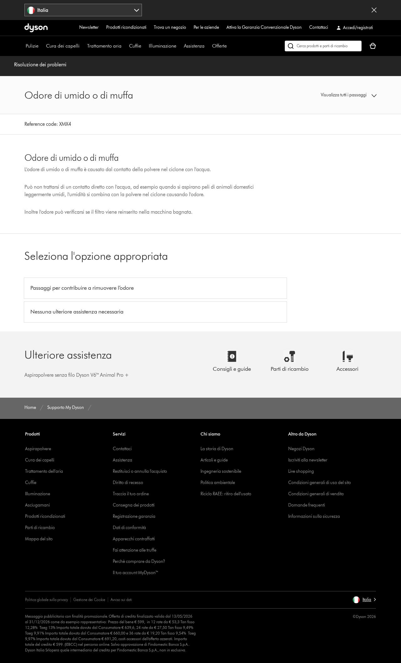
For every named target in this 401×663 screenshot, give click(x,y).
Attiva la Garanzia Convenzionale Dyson (264, 27)
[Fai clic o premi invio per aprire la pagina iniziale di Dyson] (36, 27)
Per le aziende (206, 27)
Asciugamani (37, 505)
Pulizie (32, 46)
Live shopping (301, 471)
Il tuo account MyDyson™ (136, 572)
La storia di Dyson (216, 448)
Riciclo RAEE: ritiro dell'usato (225, 494)
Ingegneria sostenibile (220, 471)
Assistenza (194, 46)
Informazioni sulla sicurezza (314, 516)
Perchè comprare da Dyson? (139, 561)
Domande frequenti (306, 505)
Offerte (219, 46)
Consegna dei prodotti (133, 505)
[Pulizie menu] (42, 46)
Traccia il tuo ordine (131, 494)
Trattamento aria (104, 46)
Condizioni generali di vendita (316, 494)
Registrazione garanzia (134, 516)
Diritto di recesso (128, 482)
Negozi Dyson (301, 448)
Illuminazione (162, 46)
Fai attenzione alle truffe (134, 550)
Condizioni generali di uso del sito (319, 482)
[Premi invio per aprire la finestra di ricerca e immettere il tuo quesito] (323, 46)
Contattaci (318, 27)
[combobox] (83, 10)
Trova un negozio (170, 27)
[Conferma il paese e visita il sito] (374, 10)
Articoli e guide (214, 460)
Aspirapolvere (38, 448)
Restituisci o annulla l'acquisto (140, 471)
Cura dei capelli (63, 46)
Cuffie (135, 46)
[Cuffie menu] (144, 46)
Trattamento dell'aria (44, 471)
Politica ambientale (217, 482)
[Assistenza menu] (208, 46)
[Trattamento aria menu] (125, 46)
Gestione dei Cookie (89, 599)
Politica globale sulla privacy (46, 599)
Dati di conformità (129, 527)
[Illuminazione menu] (179, 46)
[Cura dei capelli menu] (83, 46)
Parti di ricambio (40, 527)
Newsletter (89, 27)
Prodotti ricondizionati (126, 27)
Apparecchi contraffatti (134, 539)
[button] (336, 95)
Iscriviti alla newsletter (307, 460)
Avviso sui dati (121, 599)
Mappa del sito (39, 539)
